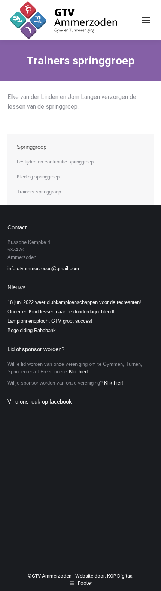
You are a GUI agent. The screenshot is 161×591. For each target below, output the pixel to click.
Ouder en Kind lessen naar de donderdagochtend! (61, 311)
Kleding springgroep (38, 177)
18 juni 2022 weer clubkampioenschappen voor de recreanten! (74, 302)
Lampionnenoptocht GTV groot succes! (49, 321)
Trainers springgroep (39, 192)
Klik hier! (78, 371)
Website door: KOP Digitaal (104, 576)
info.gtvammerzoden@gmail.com (43, 268)
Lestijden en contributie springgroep (55, 162)
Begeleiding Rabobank (31, 330)
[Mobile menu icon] (146, 20)
